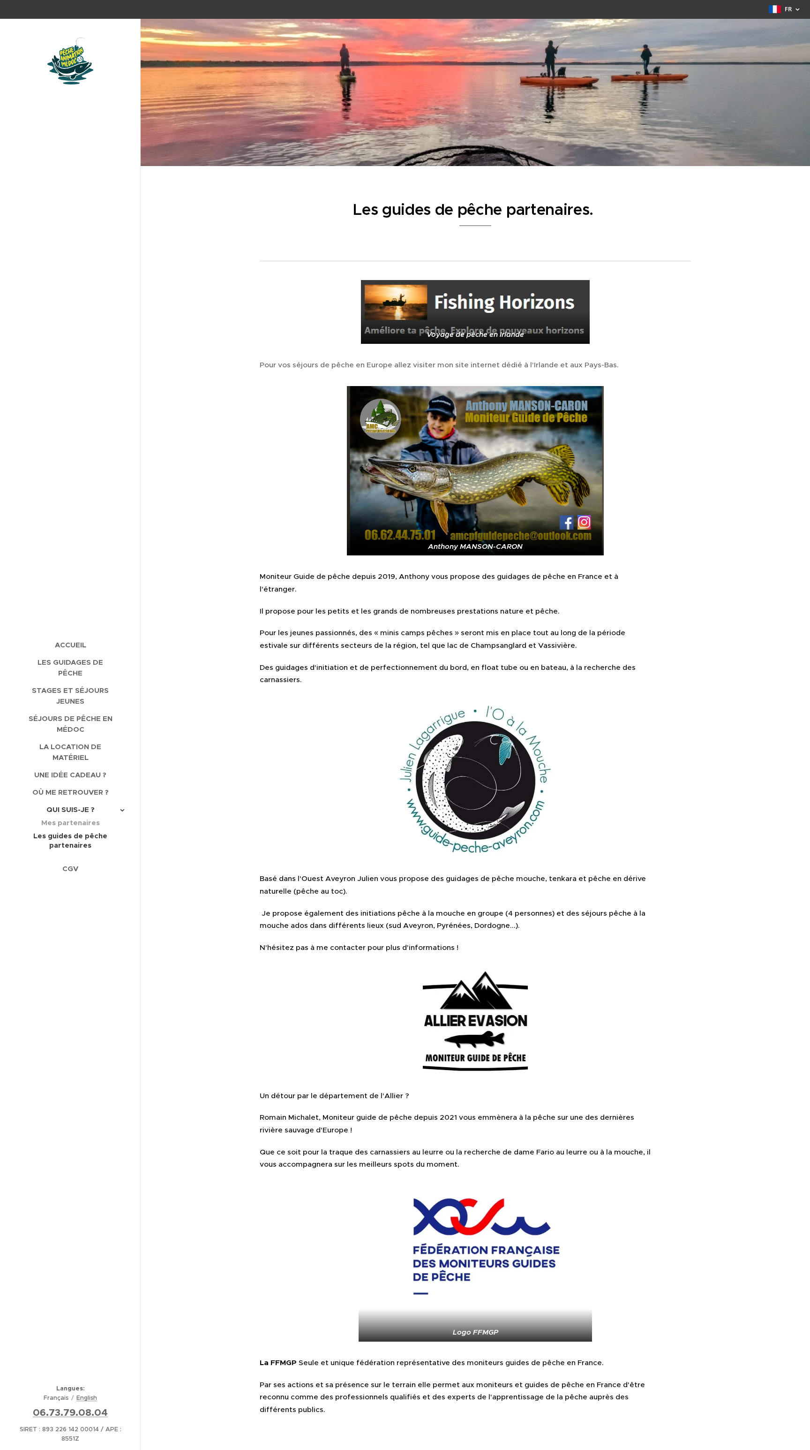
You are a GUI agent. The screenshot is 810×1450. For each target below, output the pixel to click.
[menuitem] (70, 644)
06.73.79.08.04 (70, 1412)
